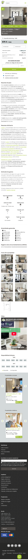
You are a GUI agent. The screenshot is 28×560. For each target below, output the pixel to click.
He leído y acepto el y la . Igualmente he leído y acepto (13, 464)
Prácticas (3, 449)
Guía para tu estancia (6, 483)
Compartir (5, 33)
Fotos (3, 26)
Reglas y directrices (5, 479)
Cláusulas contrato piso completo (9, 491)
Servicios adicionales (6, 481)
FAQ (2, 503)
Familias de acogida (5, 501)
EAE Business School (6, 157)
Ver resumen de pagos (14, 60)
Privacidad (9, 553)
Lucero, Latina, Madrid (7, 31)
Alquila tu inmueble (5, 499)
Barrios (2, 453)
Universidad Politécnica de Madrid (10, 150)
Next (25, 16)
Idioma (4, 528)
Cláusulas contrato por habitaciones (9, 489)
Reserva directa (4, 485)
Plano (21, 26)
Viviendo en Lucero (6, 159)
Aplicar (22, 65)
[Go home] (3, 2)
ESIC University (15, 152)
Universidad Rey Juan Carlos (8, 153)
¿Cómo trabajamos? (6, 477)
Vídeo (16, 26)
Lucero (3, 127)
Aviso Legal (14, 462)
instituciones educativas (12, 145)
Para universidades (5, 451)
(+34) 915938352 (10, 524)
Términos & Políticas (17, 553)
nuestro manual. (10, 190)
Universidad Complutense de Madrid (13, 147)
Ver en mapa (10, 26)
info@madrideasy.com (9, 522)
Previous (3, 16)
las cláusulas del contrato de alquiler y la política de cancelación (13, 464)
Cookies (4, 553)
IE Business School (21, 155)
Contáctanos (4, 487)
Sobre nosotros (4, 447)
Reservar (14, 69)
